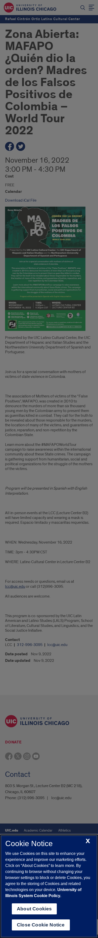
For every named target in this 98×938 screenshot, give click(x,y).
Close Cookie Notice (41, 924)
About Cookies (34, 908)
